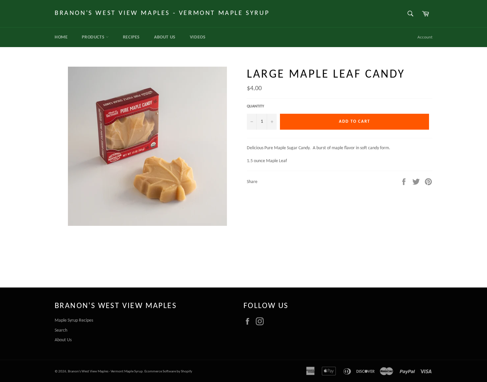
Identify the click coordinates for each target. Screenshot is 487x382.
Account (424, 37)
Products (93, 37)
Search (61, 330)
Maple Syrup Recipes (74, 320)
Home (61, 37)
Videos (198, 37)
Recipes (131, 37)
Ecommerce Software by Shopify (168, 371)
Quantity (255, 106)
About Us (165, 37)
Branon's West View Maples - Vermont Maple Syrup (162, 13)
